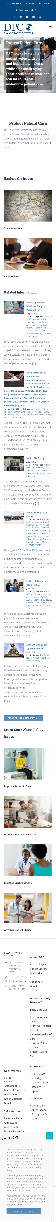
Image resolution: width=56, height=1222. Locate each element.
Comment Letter (33, 322)
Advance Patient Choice (39, 1045)
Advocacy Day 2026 (36, 512)
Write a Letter (11, 1127)
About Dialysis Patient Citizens (39, 966)
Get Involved (36, 594)
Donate (34, 986)
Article (43, 319)
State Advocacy (33, 660)
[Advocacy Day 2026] (14, 517)
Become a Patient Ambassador (14, 1120)
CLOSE (49, 1136)
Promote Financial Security (39, 414)
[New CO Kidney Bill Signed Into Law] (14, 650)
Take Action (12, 1111)
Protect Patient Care (13, 417)
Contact (34, 990)
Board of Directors (14, 1090)
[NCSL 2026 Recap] (14, 463)
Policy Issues (32, 330)
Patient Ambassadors (12, 1083)
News (43, 327)
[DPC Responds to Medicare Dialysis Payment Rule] (14, 307)
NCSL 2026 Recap (35, 458)
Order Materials (13, 1098)
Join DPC (9, 1078)
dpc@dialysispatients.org (17, 981)
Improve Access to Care (37, 411)
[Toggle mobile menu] (50, 27)
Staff (32, 977)
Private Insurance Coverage (38, 539)
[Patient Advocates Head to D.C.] (14, 585)
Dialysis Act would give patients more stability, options (40, 1082)
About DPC (37, 957)
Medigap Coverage (34, 467)
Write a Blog (11, 1094)
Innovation (36, 530)
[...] (34, 363)
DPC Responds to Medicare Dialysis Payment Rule (35, 306)
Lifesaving (37, 1098)
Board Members (39, 973)
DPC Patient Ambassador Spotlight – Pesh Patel (41, 1112)
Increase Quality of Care (15, 414)
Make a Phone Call (14, 1131)
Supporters (36, 981)
